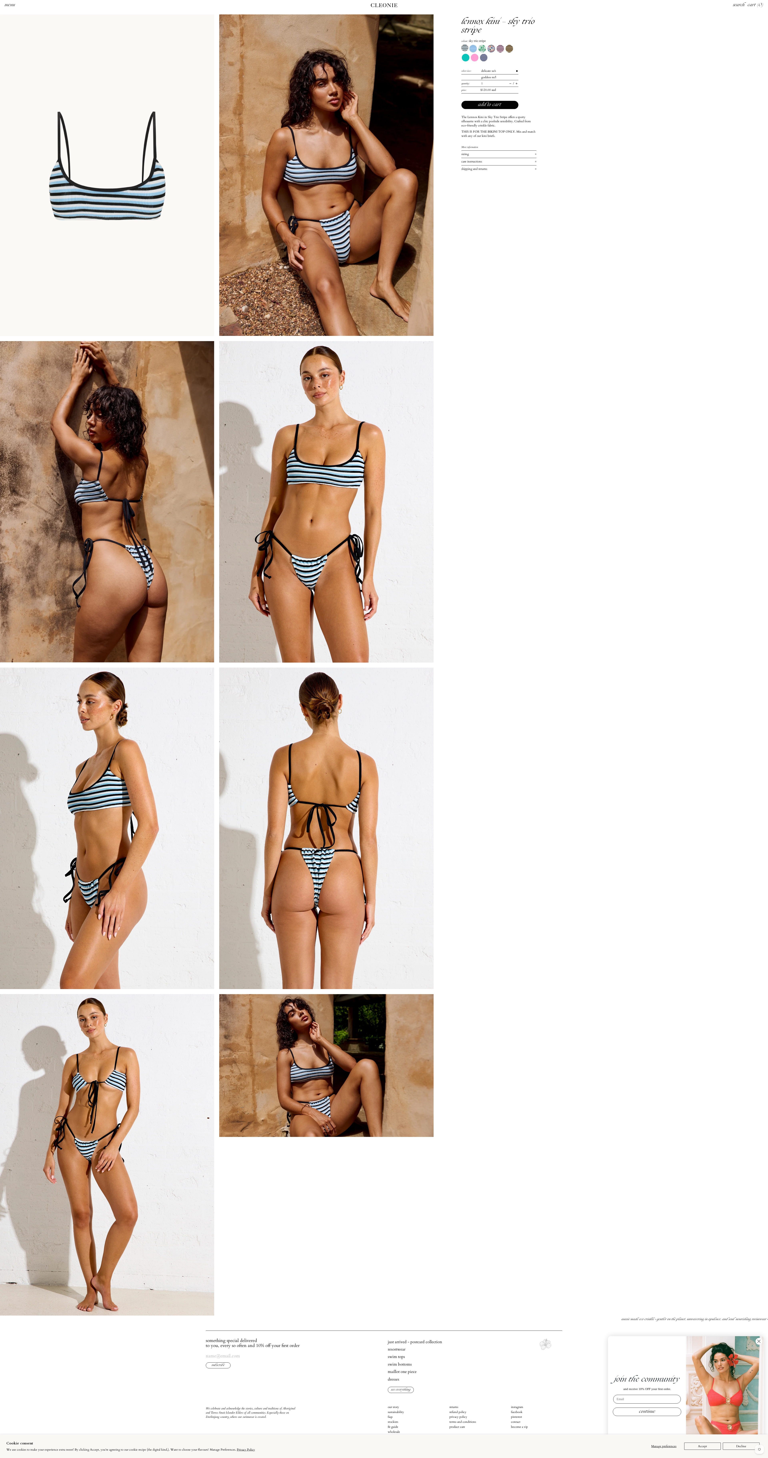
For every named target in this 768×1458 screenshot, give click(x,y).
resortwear (396, 1349)
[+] (516, 83)
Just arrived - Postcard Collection (415, 1342)
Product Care (457, 1427)
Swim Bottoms (400, 1364)
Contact (515, 1422)
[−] (510, 83)
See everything (401, 1389)
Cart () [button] (756, 5)
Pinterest (516, 1417)
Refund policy (457, 1412)
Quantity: (465, 83)
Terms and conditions (462, 1422)
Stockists (393, 1422)
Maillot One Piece (402, 1371)
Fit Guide (393, 1427)
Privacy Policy (246, 1450)
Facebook (516, 1412)
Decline (741, 1446)
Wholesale (394, 1432)
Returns (453, 1407)
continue (647, 1412)
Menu (10, 5)
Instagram (517, 1407)
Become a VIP (519, 1427)
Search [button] (739, 5)
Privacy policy (458, 1417)
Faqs (390, 1417)
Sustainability (396, 1412)
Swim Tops (396, 1356)
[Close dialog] (758, 1341)
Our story (393, 1407)
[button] (107, 175)
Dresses (393, 1379)
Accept (702, 1446)
